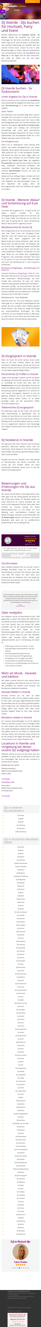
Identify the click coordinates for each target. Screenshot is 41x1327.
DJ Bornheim (21, 899)
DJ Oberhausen (21, 1140)
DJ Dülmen (20, 935)
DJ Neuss (21, 1133)
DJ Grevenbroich (20, 984)
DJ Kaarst (21, 1049)
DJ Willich (21, 1224)
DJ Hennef (20, 1016)
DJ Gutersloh (21, 993)
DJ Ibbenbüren (21, 1042)
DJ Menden (20, 1104)
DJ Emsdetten (20, 948)
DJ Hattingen (20, 1010)
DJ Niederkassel (21, 1136)
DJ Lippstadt (21, 1084)
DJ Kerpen (20, 1058)
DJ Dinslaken (21, 922)
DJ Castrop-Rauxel (21, 912)
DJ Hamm (21, 1006)
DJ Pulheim (20, 1153)
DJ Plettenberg (21, 1146)
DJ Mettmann (20, 1107)
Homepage (5, 779)
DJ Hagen (21, 1000)
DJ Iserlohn (20, 1045)
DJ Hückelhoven (20, 1036)
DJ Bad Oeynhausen (20, 863)
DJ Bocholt (20, 886)
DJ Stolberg (21, 1195)
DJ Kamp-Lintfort (20, 1055)
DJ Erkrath (20, 958)
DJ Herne (21, 1023)
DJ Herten (21, 1026)
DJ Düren (21, 938)
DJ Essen (21, 964)
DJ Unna (20, 1201)
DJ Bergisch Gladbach (21, 876)
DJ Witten (21, 1228)
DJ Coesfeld (21, 915)
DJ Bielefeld (21, 883)
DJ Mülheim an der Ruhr (21, 1123)
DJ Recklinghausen (21, 1162)
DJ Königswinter (20, 1068)
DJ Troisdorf (21, 1198)
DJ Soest (21, 1188)
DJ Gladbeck (21, 977)
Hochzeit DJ (31, 53)
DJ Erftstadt (21, 951)
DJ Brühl (20, 905)
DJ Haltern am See (21, 1003)
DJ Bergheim (21, 873)
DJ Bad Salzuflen (20, 866)
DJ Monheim (21, 1120)
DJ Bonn (20, 892)
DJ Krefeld (20, 1071)
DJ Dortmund (20, 932)
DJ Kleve (20, 1062)
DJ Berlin (21, 822)
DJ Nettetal (20, 1130)
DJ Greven (20, 980)
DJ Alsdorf (20, 857)
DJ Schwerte (21, 1179)
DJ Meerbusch (20, 1101)
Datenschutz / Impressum (15, 1311)
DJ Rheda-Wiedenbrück (21, 1169)
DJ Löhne (21, 1088)
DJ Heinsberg (20, 1013)
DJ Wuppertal (20, 1234)
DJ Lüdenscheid (21, 1091)
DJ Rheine (21, 1172)
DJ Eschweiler (20, 961)
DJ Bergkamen (20, 879)
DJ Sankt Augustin (21, 1175)
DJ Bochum (20, 889)
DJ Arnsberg (21, 860)
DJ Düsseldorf (20, 941)
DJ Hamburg (21, 825)
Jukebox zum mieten (14, 739)
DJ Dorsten (20, 928)
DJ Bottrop (20, 902)
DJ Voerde (20, 1211)
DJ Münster (21, 1127)
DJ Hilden (21, 1032)
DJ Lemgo (21, 1078)
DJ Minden (20, 1110)
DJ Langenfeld (20, 1075)
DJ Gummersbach (21, 990)
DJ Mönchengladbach (21, 1114)
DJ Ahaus (21, 850)
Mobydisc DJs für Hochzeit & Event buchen (19, 1307)
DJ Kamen (21, 1052)
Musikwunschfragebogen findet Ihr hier (24, 273)
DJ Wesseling (21, 1221)
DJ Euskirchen (20, 967)
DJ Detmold (21, 918)
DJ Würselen (21, 1231)
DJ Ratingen (21, 1159)
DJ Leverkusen (21, 1081)
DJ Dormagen (20, 925)
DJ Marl (20, 1097)
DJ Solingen (21, 1192)
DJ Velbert (20, 1205)
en (2, 16)
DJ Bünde (21, 909)
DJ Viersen (20, 1208)
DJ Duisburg (21, 945)
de (2, 11)
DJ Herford (20, 1019)
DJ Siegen (21, 1185)
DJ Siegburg (21, 1182)
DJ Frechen (20, 971)
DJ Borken (20, 896)
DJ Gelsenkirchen (20, 974)
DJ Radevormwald (21, 1156)
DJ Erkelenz (21, 954)
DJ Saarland (21, 828)
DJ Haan (20, 997)
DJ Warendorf (20, 1214)
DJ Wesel (21, 1218)
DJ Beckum (20, 870)
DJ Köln (20, 1065)
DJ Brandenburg (20, 832)
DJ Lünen (21, 1094)
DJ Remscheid (20, 1166)
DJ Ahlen (21, 853)
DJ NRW (20, 819)
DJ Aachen (20, 847)
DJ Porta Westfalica (20, 1149)
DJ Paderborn (20, 1143)
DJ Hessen (20, 815)
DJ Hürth (21, 1039)
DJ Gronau (20, 987)
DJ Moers (21, 1117)
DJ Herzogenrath (20, 1029)
